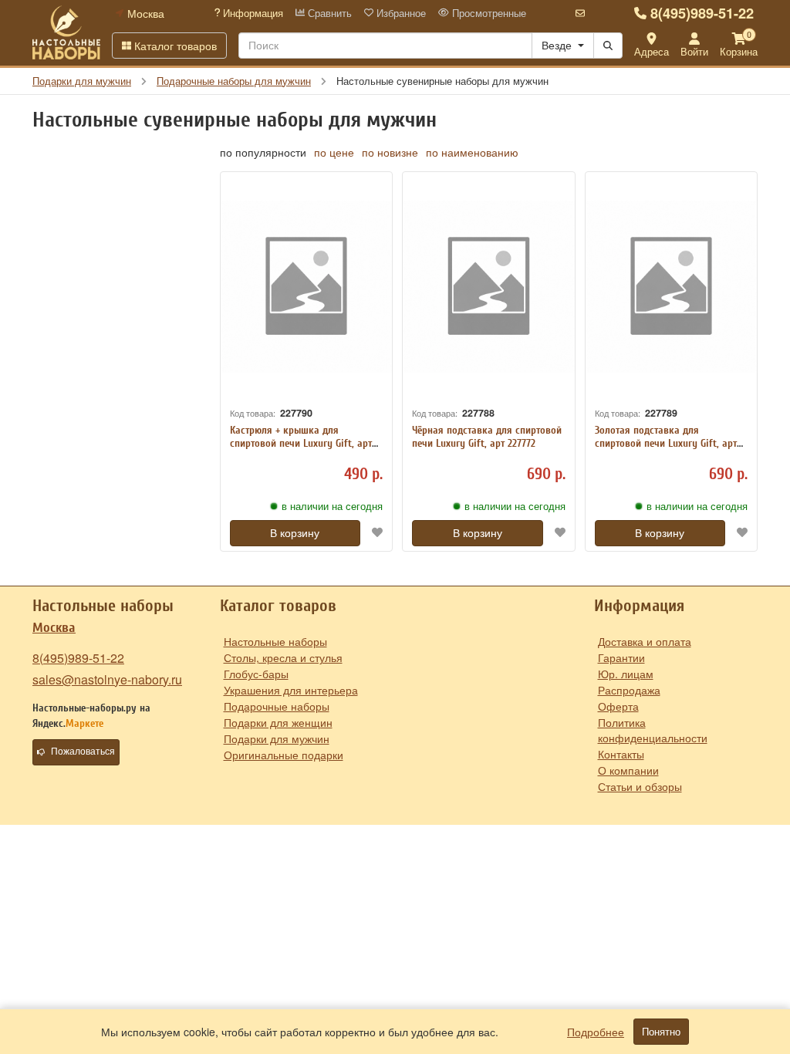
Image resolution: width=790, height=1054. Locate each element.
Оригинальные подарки (283, 754)
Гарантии (621, 657)
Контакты (621, 754)
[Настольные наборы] (66, 32)
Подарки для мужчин (276, 738)
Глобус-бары (256, 673)
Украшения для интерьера (291, 690)
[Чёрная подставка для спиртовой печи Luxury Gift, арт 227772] (489, 286)
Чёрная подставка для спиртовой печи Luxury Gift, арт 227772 (487, 437)
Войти (694, 51)
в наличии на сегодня (332, 506)
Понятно (661, 1032)
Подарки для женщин (278, 722)
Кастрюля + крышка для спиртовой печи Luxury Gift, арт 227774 (301, 443)
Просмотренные (487, 13)
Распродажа (629, 690)
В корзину (294, 533)
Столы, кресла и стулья (283, 657)
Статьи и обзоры (640, 786)
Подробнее (595, 1031)
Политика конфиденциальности (652, 729)
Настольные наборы (275, 641)
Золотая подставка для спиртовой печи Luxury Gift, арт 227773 (666, 443)
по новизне (390, 152)
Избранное (399, 13)
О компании (628, 770)
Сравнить (328, 13)
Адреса (651, 51)
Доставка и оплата (644, 641)
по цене (334, 152)
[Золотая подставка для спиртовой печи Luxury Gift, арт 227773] (672, 286)
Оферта (618, 706)
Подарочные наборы (276, 706)
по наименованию (472, 152)
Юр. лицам (625, 673)
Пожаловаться (83, 751)
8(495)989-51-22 (702, 13)
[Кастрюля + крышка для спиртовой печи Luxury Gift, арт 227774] (307, 286)
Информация (251, 13)
